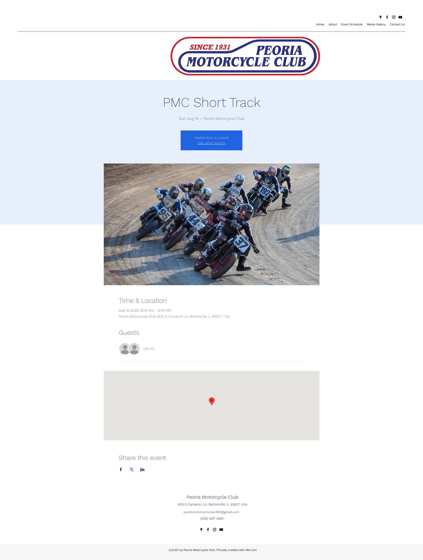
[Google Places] (380, 17)
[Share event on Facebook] (121, 469)
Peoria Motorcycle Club (212, 497)
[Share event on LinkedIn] (142, 469)
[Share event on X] (132, 469)
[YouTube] (400, 17)
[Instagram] (393, 17)
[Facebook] (387, 17)
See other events (211, 143)
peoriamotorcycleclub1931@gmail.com (211, 512)
